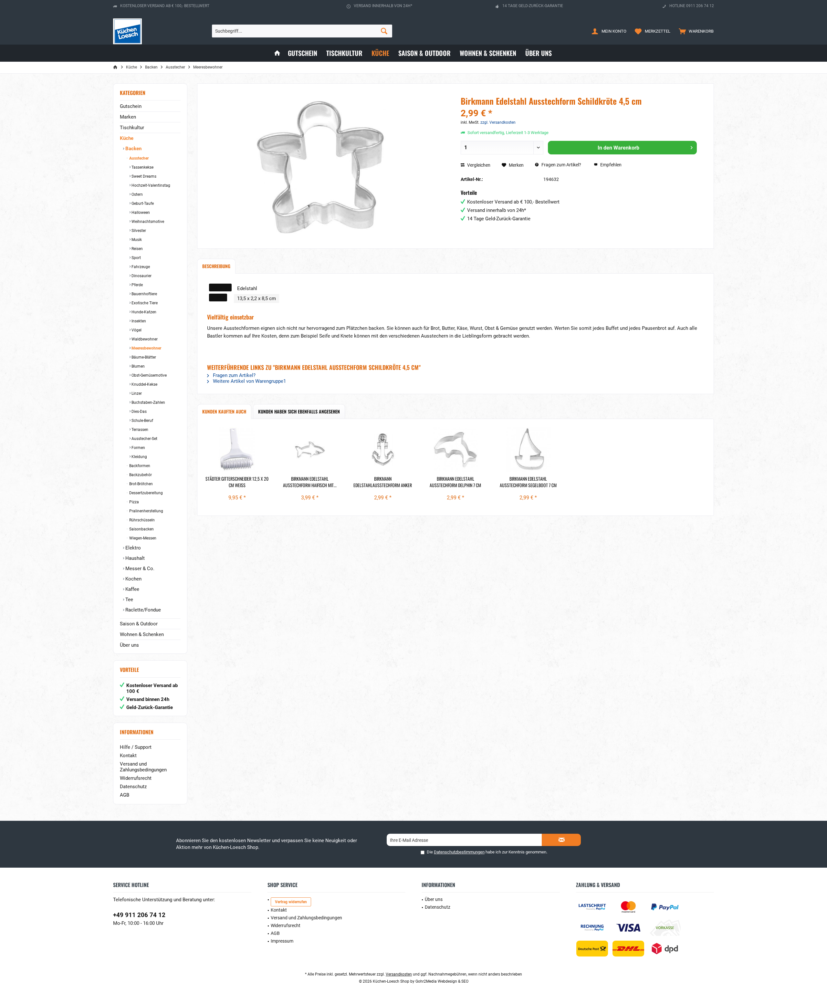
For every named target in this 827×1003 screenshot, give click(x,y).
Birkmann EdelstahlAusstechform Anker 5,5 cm (382, 481)
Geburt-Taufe (142, 203)
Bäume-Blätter (143, 357)
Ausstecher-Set (144, 438)
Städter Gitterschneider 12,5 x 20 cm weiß (236, 481)
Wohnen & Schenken (142, 634)
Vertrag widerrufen (291, 902)
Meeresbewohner (146, 348)
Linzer (136, 393)
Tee (128, 599)
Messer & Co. (139, 568)
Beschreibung (216, 266)
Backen (132, 148)
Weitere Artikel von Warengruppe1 (249, 381)
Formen (138, 447)
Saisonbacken (141, 529)
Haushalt (134, 558)
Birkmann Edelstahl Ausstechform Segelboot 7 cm (528, 481)
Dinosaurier (141, 276)
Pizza (133, 502)
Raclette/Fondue (142, 610)
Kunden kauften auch (224, 411)
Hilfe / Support (136, 747)
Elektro (132, 548)
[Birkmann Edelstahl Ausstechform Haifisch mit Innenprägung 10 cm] (309, 449)
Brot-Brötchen (140, 484)
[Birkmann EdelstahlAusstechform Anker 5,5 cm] (382, 449)
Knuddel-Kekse (144, 384)
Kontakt (128, 755)
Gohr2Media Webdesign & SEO (441, 981)
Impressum (282, 941)
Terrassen (139, 429)
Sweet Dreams (143, 176)
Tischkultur (132, 128)
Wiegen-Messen (142, 538)
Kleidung (139, 456)
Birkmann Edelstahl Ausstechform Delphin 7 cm (455, 481)
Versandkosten (399, 974)
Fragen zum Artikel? (560, 164)
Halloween (140, 212)
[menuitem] (694, 31)
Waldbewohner (144, 339)
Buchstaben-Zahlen (148, 402)
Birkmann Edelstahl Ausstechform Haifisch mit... (310, 481)
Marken (128, 117)
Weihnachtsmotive (147, 221)
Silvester (138, 230)
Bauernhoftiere (144, 294)
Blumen (138, 366)
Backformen (139, 466)
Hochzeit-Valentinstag (150, 185)
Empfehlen (610, 164)
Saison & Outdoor (139, 624)
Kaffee (131, 589)
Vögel (136, 330)
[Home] (277, 53)
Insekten (138, 321)
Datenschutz (133, 786)
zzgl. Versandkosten (498, 122)
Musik (136, 239)
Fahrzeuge (140, 267)
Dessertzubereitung (145, 493)
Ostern (137, 194)
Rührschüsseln (141, 520)
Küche (126, 138)
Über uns (129, 645)
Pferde (137, 285)
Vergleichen (478, 165)
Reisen (137, 248)
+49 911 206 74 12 (139, 915)
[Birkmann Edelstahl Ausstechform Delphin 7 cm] (455, 449)
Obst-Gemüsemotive (149, 375)
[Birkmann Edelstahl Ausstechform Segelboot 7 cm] (528, 449)
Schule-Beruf (142, 420)
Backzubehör (140, 475)
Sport (136, 258)
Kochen (132, 579)
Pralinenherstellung (145, 511)
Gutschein (130, 106)
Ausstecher (138, 158)
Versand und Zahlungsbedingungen (143, 767)
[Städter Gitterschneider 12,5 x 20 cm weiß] (236, 449)
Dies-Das (139, 411)
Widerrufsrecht (136, 778)
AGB (124, 795)
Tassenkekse (142, 167)
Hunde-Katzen (143, 312)
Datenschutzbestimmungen (459, 852)
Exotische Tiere (144, 303)
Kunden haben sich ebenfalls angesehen (299, 411)
